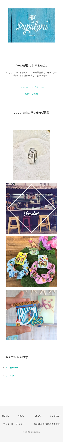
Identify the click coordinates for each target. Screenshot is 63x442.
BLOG (38, 416)
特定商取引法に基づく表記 (47, 424)
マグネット (10, 376)
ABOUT (22, 416)
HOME (5, 416)
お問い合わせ (31, 94)
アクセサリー (11, 367)
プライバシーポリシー (14, 424)
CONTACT (55, 416)
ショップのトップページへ (31, 87)
